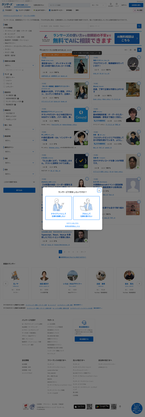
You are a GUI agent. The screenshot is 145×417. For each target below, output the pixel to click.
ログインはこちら (72, 223)
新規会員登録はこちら (72, 226)
